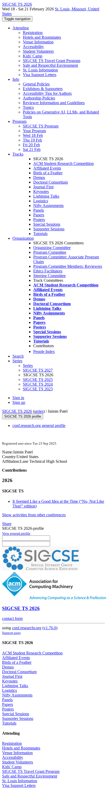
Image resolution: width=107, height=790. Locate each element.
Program (19, 121)
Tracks (17, 154)
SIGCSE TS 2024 (38, 384)
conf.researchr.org (26, 628)
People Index (44, 351)
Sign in (18, 398)
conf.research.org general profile (38, 425)
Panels (38, 210)
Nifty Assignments (48, 205)
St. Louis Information (40, 70)
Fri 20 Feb (31, 145)
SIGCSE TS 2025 (38, 379)
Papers (38, 215)
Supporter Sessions (48, 229)
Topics (28, 107)
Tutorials (40, 233)
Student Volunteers (38, 51)
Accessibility (33, 46)
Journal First (43, 187)
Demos (39, 177)
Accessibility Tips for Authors (47, 93)
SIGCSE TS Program (40, 126)
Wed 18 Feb (33, 135)
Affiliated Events (47, 168)
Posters (39, 219)
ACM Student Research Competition (63, 163)
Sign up (18, 402)
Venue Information (38, 42)
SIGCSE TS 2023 (38, 389)
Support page (11, 633)
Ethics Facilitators (47, 271)
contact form (12, 618)
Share (6, 523)
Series (28, 365)
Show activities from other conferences (34, 515)
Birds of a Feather (48, 173)
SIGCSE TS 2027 (38, 370)
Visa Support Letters (39, 74)
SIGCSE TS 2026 (17, 411)
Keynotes (41, 191)
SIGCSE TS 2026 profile (22, 416)
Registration (33, 32)
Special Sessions (46, 224)
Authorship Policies (39, 98)
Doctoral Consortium (50, 182)
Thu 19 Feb (32, 140)
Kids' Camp (32, 56)
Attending (20, 28)
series (38, 411)
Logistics (40, 201)
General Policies (36, 84)
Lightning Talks (46, 196)
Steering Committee (49, 275)
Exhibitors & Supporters (43, 88)
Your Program (34, 131)
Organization (23, 238)
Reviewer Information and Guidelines (54, 103)
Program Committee (49, 252)
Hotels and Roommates (42, 37)
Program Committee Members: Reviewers (67, 266)
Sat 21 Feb (32, 149)
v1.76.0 (50, 628)
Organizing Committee (52, 247)
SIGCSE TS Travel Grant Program (51, 60)
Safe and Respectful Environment (50, 65)
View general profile (16, 533)
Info (15, 79)
